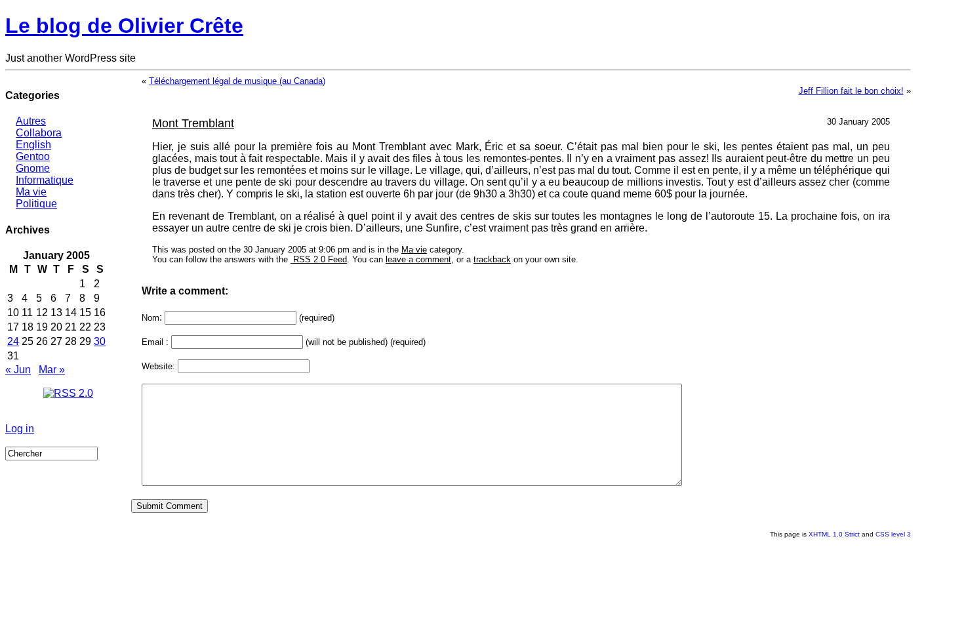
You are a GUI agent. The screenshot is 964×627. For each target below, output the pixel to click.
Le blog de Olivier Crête (124, 25)
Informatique (44, 180)
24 (13, 341)
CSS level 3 (893, 534)
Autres (31, 121)
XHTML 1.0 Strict (834, 534)
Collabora (39, 132)
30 (100, 341)
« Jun (18, 369)
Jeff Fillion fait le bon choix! (851, 91)
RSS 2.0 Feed (319, 259)
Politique (36, 203)
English (33, 144)
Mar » (52, 369)
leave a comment (418, 259)
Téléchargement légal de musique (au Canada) (237, 81)
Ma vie (31, 191)
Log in (19, 428)
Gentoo (33, 156)
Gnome (33, 168)
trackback (492, 259)
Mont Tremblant (193, 123)
